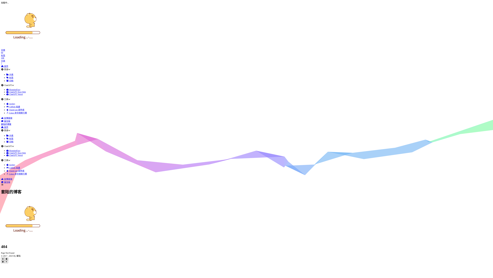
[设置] (3, 261)
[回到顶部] (6, 261)
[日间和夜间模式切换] (6, 259)
